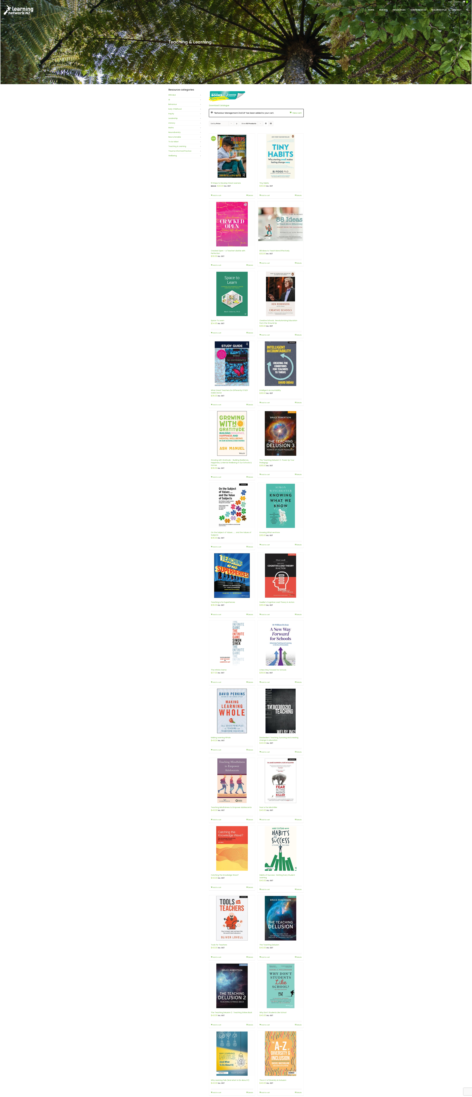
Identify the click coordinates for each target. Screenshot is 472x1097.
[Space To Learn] (232, 294)
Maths (171, 127)
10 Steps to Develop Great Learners (226, 183)
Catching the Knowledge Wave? (225, 875)
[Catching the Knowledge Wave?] (232, 848)
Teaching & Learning (177, 146)
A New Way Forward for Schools (272, 670)
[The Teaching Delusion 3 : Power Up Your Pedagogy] (280, 433)
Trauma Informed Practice (179, 151)
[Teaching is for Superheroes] (232, 575)
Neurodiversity (174, 132)
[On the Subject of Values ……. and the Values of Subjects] (232, 506)
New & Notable (174, 137)
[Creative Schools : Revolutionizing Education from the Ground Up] (280, 294)
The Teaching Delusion (269, 945)
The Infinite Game (219, 670)
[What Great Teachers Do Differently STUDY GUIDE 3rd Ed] (232, 364)
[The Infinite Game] (232, 643)
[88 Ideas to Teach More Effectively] (280, 224)
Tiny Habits (264, 183)
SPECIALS (172, 95)
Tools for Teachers (219, 945)
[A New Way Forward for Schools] (280, 643)
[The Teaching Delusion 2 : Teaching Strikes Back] (232, 986)
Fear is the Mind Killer (268, 807)
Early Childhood (175, 109)
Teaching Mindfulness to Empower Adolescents (231, 807)
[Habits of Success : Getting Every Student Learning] (280, 848)
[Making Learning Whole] (232, 711)
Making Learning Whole (221, 737)
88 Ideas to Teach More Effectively (274, 250)
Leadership (173, 118)
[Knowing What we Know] (280, 506)
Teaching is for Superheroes (223, 602)
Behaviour (172, 104)
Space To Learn (217, 320)
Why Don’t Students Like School (272, 1012)
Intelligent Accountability (270, 390)
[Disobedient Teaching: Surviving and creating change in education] (280, 711)
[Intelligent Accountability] (280, 364)
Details (250, 195)
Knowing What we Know (269, 532)
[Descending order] (236, 123)
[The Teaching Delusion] (280, 918)
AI (169, 99)
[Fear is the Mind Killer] (280, 781)
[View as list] (270, 123)
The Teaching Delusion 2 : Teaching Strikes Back (231, 1012)
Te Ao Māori (173, 141)
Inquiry (171, 113)
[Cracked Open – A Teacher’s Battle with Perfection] (232, 224)
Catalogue (224, 105)
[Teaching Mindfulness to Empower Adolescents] (232, 781)
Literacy (171, 123)
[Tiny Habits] (280, 156)
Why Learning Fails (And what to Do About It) (230, 1080)
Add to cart (217, 195)
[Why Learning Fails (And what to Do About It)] (232, 1053)
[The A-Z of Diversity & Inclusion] (280, 1053)
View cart (297, 113)
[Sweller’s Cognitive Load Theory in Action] (280, 575)
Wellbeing (172, 155)
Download (214, 105)
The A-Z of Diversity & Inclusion (272, 1080)
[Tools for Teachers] (232, 918)
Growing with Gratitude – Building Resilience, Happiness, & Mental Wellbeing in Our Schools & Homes (231, 462)
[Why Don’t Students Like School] (280, 986)
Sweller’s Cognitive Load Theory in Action (276, 602)
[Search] (467, 10)
